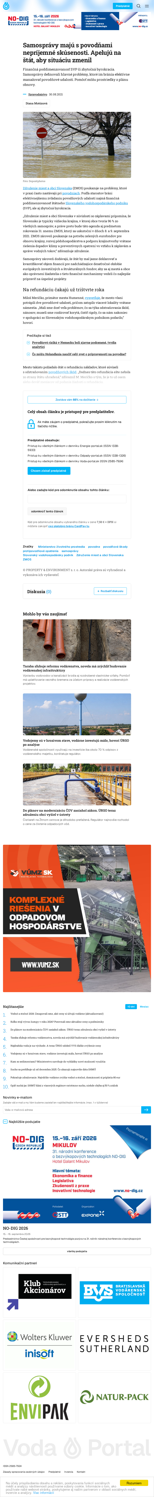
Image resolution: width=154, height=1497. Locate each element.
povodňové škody (115, 546)
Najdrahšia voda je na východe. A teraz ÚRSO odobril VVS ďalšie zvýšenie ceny (56, 1045)
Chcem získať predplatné (48, 471)
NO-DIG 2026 (15, 1228)
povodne (94, 546)
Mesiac (144, 1006)
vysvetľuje (92, 298)
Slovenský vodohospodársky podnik (48, 555)
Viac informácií (43, 1492)
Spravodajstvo (37, 94)
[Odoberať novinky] (146, 1109)
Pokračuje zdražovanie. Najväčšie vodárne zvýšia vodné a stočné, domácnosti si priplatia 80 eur (65, 1077)
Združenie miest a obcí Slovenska (47, 188)
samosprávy (70, 551)
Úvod (7, 6)
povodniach (71, 193)
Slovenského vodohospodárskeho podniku (97, 203)
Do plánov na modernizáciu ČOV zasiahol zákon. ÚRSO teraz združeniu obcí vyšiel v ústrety (63, 1029)
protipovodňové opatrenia (41, 551)
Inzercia (68, 1471)
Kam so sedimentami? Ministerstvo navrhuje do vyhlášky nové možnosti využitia (58, 1061)
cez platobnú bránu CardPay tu (68, 526)
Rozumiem (134, 1483)
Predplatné (123, 6)
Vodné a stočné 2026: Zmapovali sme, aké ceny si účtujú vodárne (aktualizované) (57, 1013)
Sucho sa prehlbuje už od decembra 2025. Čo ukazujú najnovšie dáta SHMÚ (53, 1069)
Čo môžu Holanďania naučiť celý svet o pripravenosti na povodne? (79, 354)
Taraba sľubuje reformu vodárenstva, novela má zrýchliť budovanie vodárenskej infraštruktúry (65, 1037)
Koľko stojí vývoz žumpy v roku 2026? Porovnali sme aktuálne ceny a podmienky (57, 1021)
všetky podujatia (77, 1251)
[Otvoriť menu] (147, 6)
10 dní (131, 1006)
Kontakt (81, 1471)
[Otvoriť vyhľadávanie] (138, 6)
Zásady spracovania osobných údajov (24, 1471)
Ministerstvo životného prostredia (61, 546)
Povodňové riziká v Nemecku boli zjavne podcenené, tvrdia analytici (74, 344)
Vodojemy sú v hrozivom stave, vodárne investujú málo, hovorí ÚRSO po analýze (57, 1053)
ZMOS (27, 559)
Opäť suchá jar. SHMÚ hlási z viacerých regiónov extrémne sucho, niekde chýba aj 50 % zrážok (64, 1085)
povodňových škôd (62, 372)
